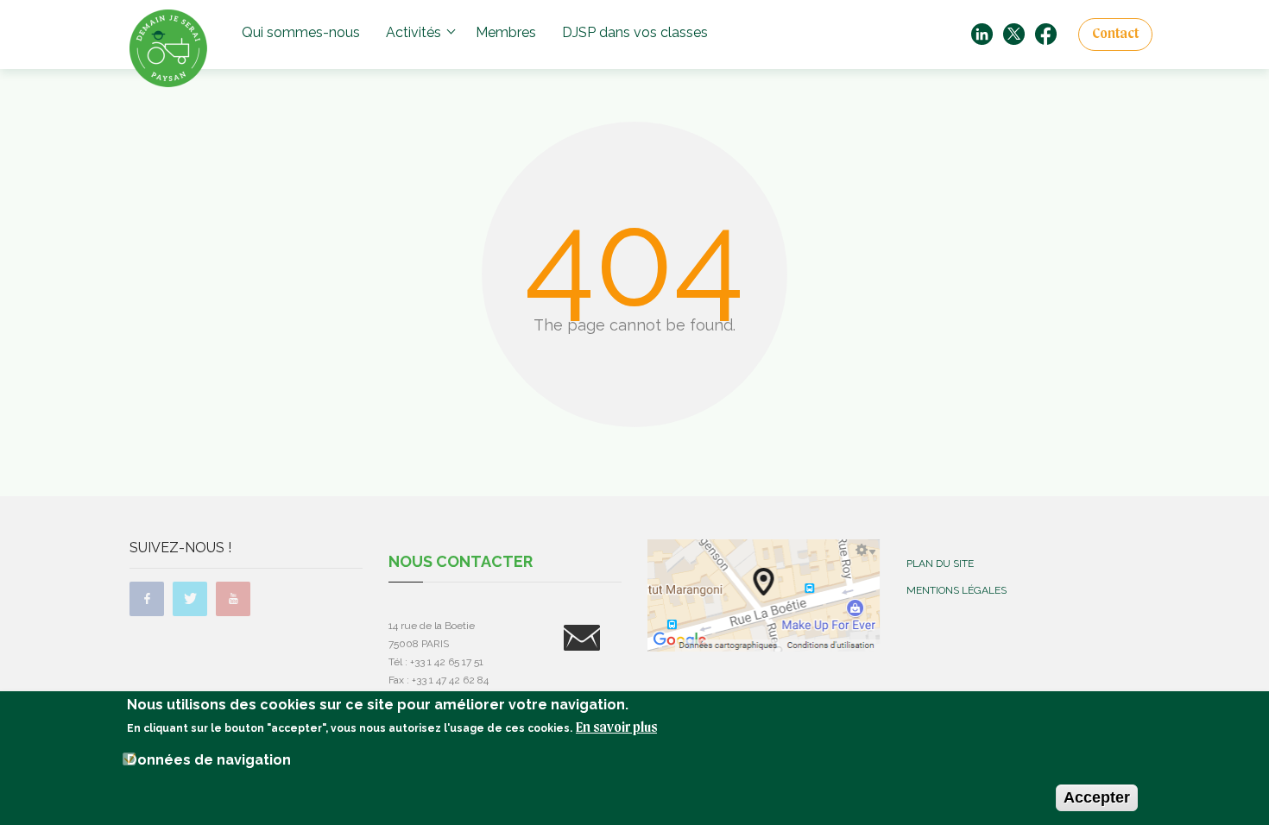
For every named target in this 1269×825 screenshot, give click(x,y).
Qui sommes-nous (301, 32)
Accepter (1097, 797)
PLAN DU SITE (940, 563)
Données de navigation (209, 760)
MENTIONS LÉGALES (956, 590)
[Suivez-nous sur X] (1014, 33)
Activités (413, 32)
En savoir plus (616, 728)
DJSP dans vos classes (635, 32)
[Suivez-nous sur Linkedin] (982, 33)
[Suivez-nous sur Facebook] (1046, 33)
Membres (506, 32)
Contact (1115, 34)
